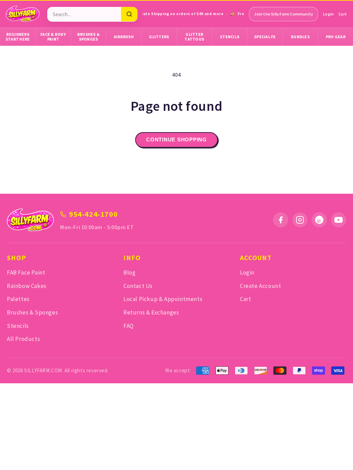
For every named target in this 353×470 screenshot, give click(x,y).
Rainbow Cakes (27, 286)
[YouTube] (338, 219)
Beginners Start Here (18, 37)
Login (328, 14)
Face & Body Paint (53, 37)
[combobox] (84, 14)
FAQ (128, 326)
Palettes (18, 299)
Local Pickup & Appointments (162, 299)
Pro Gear (335, 36)
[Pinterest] (319, 219)
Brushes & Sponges (88, 37)
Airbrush (124, 36)
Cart (343, 14)
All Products (23, 339)
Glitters (159, 36)
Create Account (260, 286)
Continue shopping (176, 139)
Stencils (229, 36)
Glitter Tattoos (194, 37)
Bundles (300, 36)
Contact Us (138, 286)
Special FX (265, 36)
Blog (129, 272)
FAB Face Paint (26, 272)
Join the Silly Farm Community (283, 14)
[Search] (129, 14)
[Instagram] (299, 219)
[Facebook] (280, 219)
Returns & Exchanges (151, 312)
